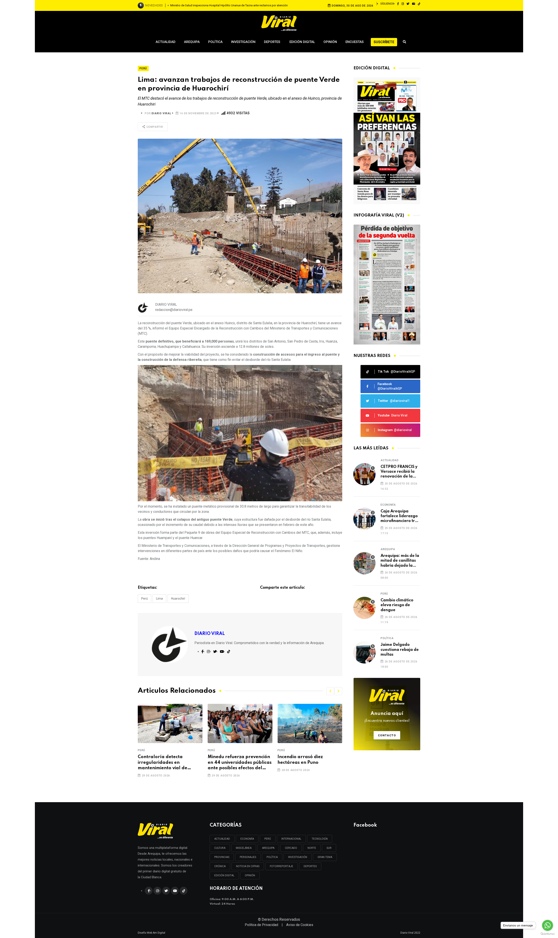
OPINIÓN (250, 875)
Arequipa (192, 42)
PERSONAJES (248, 857)
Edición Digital (302, 42)
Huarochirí (178, 598)
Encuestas (354, 42)
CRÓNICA (220, 866)
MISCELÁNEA (244, 847)
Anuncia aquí (387, 717)
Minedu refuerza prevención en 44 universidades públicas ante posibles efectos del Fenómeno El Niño (170, 763)
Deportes (272, 42)
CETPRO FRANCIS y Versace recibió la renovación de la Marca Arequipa (399, 472)
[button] (330, 691)
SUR (329, 847)
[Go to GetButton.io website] (548, 933)
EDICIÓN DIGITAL (224, 875)
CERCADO (291, 847)
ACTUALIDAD (222, 838)
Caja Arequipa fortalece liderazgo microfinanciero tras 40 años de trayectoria (400, 516)
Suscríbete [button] (384, 42)
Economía (388, 504)
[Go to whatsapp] (547, 925)
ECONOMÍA (247, 838)
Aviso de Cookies (299, 925)
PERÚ (267, 838)
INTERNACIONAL (291, 838)
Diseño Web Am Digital (151, 932)
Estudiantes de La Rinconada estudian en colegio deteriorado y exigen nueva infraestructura (229, 5)
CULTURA (219, 847)
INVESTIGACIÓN (297, 857)
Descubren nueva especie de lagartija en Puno (308, 760)
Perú (144, 598)
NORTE (312, 847)
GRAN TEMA (325, 857)
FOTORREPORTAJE (281, 866)
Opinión (330, 42)
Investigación (243, 42)
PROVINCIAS (221, 857)
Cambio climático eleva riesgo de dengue (397, 605)
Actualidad (165, 42)
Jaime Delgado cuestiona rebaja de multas (400, 650)
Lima (159, 598)
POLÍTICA (272, 857)
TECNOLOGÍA (320, 838)
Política (215, 42)
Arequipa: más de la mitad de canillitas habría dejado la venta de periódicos (400, 561)
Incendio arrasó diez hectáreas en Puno (230, 760)
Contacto (387, 735)
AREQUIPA (268, 847)
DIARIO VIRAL (161, 113)
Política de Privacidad (261, 925)
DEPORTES (310, 866)
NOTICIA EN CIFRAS (247, 866)
